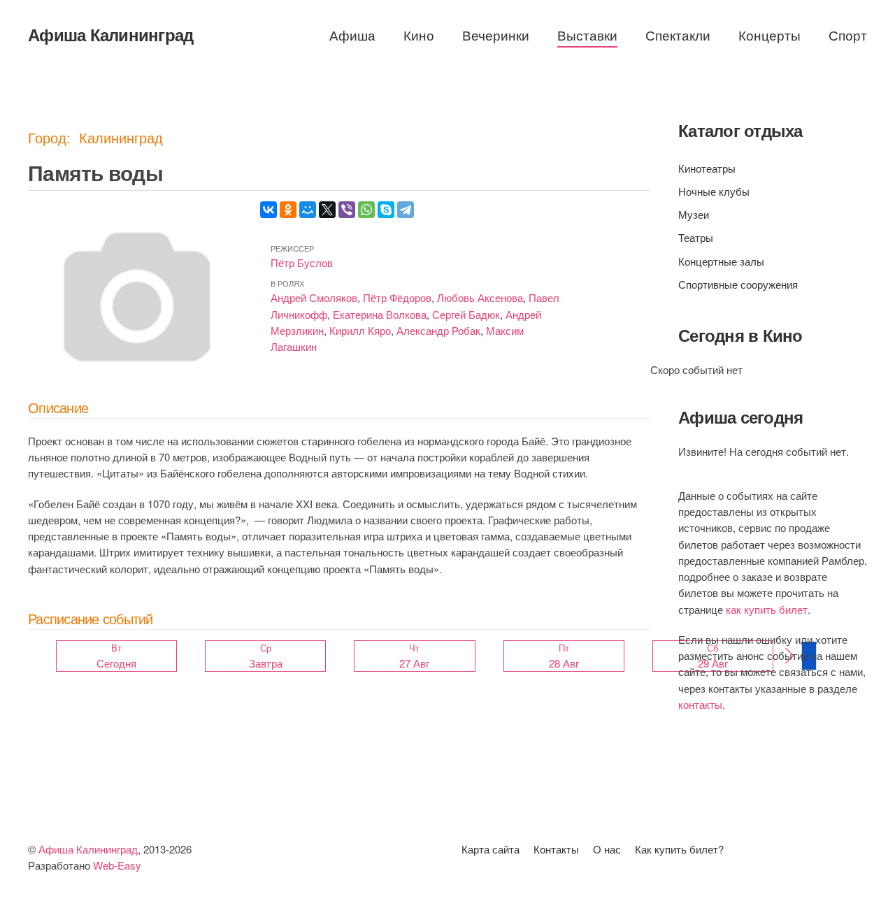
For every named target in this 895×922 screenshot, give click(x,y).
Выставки (587, 34)
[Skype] (386, 209)
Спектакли (677, 34)
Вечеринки (495, 34)
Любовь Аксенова (480, 297)
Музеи (693, 214)
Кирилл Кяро (360, 330)
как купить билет (767, 609)
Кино (418, 34)
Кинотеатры (707, 168)
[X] (327, 209)
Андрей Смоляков (314, 297)
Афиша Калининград (110, 34)
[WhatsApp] (366, 209)
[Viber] (346, 209)
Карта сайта (490, 849)
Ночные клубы (714, 191)
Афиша (352, 34)
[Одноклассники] (288, 209)
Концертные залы (721, 261)
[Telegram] (405, 209)
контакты (700, 704)
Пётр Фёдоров (397, 297)
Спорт (848, 34)
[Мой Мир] (307, 209)
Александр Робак (438, 330)
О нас (607, 849)
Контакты (556, 849)
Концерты (769, 34)
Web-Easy (117, 865)
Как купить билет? (679, 849)
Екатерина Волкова (380, 314)
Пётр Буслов (302, 262)
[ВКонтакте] (268, 209)
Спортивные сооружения (738, 284)
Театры (695, 237)
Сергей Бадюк (466, 314)
